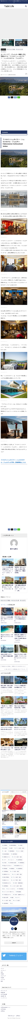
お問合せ (3, 1011)
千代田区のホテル (7, 894)
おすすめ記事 (4, 994)
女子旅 (5, 862)
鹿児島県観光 (13, 845)
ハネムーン (12, 859)
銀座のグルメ (6, 880)
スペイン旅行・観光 (17, 874)
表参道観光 (12, 851)
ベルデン (4, 51)
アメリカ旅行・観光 (20, 848)
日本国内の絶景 (13, 862)
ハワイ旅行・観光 (15, 871)
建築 (12, 897)
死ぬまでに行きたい (8, 865)
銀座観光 (12, 868)
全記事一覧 (3, 996)
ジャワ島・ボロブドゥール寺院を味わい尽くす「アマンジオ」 (15, 669)
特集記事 (3, 992)
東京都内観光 (6, 854)
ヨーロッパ (3, 49)
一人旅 (5, 851)
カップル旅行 (17, 900)
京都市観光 (20, 859)
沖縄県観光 (22, 862)
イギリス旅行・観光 (17, 856)
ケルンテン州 (20, 49)
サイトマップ (4, 990)
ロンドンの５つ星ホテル (9, 891)
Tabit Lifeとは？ (11, 1015)
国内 (2, 981)
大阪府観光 (6, 903)
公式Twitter (3, 1009)
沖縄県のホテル (7, 856)
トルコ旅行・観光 (7, 900)
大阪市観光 (14, 854)
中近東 (2, 977)
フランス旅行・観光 (16, 877)
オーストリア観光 (11, 49)
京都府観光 (20, 868)
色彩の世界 (6, 897)
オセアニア (3, 975)
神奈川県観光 (6, 877)
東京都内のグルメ (19, 865)
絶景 (11, 848)
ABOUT (14, 942)
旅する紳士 (14, 549)
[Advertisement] (14, 23)
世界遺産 (5, 868)
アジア (2, 968)
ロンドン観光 (20, 851)
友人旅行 (5, 848)
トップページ (4, 997)
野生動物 (19, 891)
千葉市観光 (21, 888)
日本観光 (5, 845)
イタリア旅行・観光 (16, 880)
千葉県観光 (6, 871)
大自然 (21, 845)
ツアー (5, 859)
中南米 (2, 973)
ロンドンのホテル (11, 888)
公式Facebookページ (5, 1007)
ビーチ (18, 897)
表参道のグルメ (7, 874)
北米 (2, 972)
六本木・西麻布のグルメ (19, 894)
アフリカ (3, 979)
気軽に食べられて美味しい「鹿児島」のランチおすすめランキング (13, 666)
